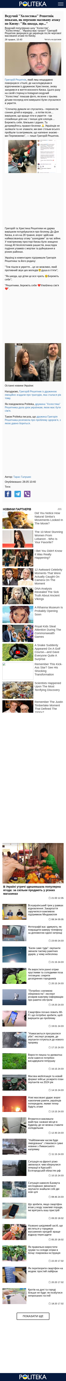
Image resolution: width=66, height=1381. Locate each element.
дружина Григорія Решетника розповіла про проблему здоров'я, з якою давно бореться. (33, 420)
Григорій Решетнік (15, 79)
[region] (33, 199)
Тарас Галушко (22, 477)
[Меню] (60, 4)
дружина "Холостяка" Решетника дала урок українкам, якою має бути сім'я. (33, 407)
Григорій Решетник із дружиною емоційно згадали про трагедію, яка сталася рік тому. (33, 395)
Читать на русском (52, 39)
